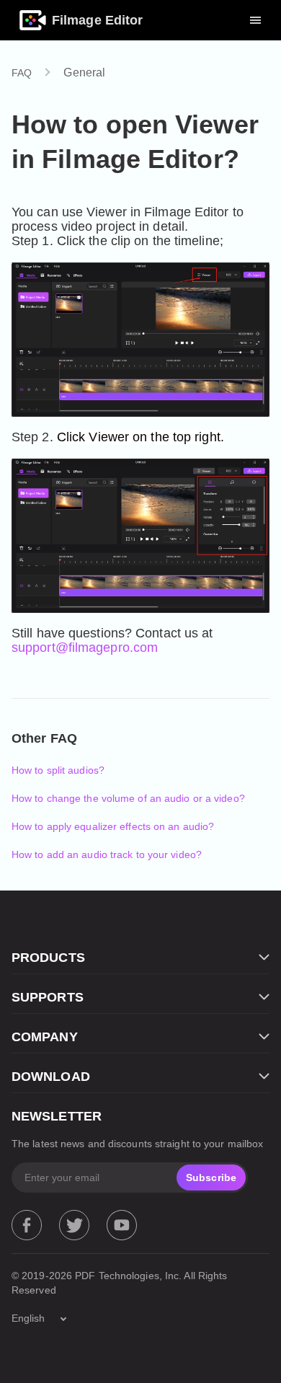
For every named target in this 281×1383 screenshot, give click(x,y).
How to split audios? (58, 770)
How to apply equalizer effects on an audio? (113, 826)
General (84, 72)
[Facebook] (27, 1225)
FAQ (22, 73)
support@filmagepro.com (85, 647)
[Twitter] (74, 1225)
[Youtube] (122, 1225)
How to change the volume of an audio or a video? (128, 798)
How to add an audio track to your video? (107, 854)
